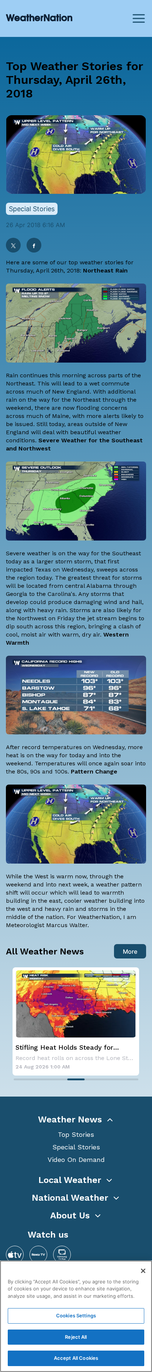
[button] (76, 1119)
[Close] (143, 1271)
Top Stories (76, 1134)
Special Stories (76, 1147)
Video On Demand (76, 1159)
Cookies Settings (76, 1315)
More (130, 951)
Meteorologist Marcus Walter (46, 925)
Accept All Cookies (76, 1358)
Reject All (76, 1337)
